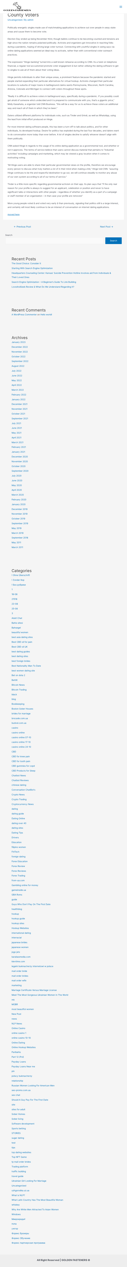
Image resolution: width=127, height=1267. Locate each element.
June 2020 (17, 480)
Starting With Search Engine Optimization (32, 268)
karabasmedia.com (21, 957)
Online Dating (18, 1042)
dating (15, 809)
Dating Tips (17, 832)
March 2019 (18, 533)
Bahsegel (16, 627)
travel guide (17, 1176)
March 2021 (17, 442)
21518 (14, 599)
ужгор (15, 1228)
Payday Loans (19, 1061)
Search (8, 235)
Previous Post (22, 226)
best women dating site (23, 670)
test (13, 1142)
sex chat (16, 1095)
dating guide (18, 813)
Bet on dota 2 (18, 675)
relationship (17, 1081)
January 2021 (18, 452)
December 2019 (20, 509)
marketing (17, 985)
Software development (23, 1123)
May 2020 (17, 485)
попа (14, 1224)
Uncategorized (15, 20)
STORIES (16, 1133)
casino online (18, 732)
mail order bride (19, 971)
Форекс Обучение (21, 1238)
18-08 (14, 594)
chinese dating (19, 785)
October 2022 (18, 356)
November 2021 (19, 409)
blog (14, 699)
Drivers (15, 837)
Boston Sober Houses (22, 708)
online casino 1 (19, 1033)
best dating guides (21, 651)
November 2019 (20, 514)
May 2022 (17, 380)
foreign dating (18, 856)
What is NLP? (18, 1195)
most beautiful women (23, 1009)
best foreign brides (21, 661)
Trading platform (20, 1166)
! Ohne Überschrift (21, 575)
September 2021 (20, 418)
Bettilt (15, 680)
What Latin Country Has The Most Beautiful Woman (37, 1200)
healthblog (17, 909)
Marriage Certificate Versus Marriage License (34, 990)
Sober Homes (18, 1114)
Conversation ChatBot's (23, 790)
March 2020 (18, 495)
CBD (14, 751)
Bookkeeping (18, 704)
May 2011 (16, 542)
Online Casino (18, 1028)
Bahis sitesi (17, 623)
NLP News (17, 1023)
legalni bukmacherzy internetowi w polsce (32, 966)
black (14, 694)
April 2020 (17, 490)
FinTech (15, 852)
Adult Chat (17, 618)
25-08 (15, 608)
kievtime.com (18, 961)
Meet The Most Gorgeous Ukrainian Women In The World (40, 995)
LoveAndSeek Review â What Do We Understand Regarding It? (43, 287)
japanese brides (19, 942)
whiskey (16, 1204)
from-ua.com (18, 880)
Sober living (17, 1119)
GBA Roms (17, 894)
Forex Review (18, 866)
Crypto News (18, 794)
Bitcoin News (18, 685)
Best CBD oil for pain (22, 642)
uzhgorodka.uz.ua (20, 1190)
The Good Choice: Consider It (26, 263)
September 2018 (20, 537)
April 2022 (17, 385)
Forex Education (20, 861)
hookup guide (18, 918)
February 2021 (19, 447)
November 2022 (20, 351)
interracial (17, 937)
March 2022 (18, 390)
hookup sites (18, 923)
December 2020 (20, 456)
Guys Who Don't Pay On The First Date (31, 904)
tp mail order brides (21, 1162)
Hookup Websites (20, 928)
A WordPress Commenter (24, 314)
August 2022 (18, 366)
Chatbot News (19, 775)
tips (13, 1147)
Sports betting (19, 1128)
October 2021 (18, 413)
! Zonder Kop (18, 580)
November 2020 (20, 461)
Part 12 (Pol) (18, 1057)
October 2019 (18, 518)
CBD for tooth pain (21, 761)
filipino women (19, 847)
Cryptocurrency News (23, 804)
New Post (16, 1014)
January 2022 (18, 399)
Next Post (106, 226)
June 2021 (17, 428)
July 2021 (16, 423)
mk (13, 999)
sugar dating (18, 1138)
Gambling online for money (25, 885)
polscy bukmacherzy (22, 1076)
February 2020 (19, 499)
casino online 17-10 (21, 742)
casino (15, 728)
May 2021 (16, 433)
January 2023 (19, 342)
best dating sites (20, 656)
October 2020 (19, 466)
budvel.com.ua (19, 723)
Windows (16, 1214)
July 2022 (16, 371)
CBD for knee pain (21, 756)
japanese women (20, 947)
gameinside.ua (19, 890)
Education (17, 842)
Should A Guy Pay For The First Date (30, 1100)
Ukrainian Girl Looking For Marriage (29, 1181)
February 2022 (19, 394)
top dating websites (21, 1152)
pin (13, 1071)
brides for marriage (21, 713)
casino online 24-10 (21, 747)
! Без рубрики (19, 585)
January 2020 (19, 504)
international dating (21, 933)
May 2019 (17, 528)
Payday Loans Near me (23, 1066)
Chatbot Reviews (20, 780)
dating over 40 (19, 823)
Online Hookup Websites (24, 1047)
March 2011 (17, 547)
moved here (14, 214)
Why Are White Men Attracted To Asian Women (35, 1209)
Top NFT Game (19, 1157)
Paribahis (16, 1052)
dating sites (17, 828)
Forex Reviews (19, 871)
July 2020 (17, 475)
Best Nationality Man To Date (26, 666)
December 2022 (20, 347)
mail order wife (19, 980)
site (13, 1104)
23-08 (15, 604)
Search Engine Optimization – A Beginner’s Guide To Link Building (44, 282)
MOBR (15, 1004)
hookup (15, 914)
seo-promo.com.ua (21, 1090)
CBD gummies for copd (23, 766)
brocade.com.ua (20, 718)
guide (14, 899)
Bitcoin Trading (19, 689)
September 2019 (20, 523)
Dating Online (18, 818)
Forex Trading (18, 875)
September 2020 (20, 471)
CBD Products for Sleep (23, 770)
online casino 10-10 (21, 1038)
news (14, 1019)
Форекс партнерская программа (28, 1243)
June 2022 (17, 375)
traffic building (19, 1171)
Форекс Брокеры (20, 1233)
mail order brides (20, 976)
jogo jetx (16, 952)
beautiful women (20, 632)
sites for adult (18, 1109)
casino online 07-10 (21, 737)
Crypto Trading (19, 799)
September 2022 (20, 361)
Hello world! (46, 314)
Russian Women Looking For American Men (33, 1085)
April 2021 (16, 437)
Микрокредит (18, 1219)
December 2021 (19, 404)
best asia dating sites (22, 637)
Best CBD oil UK (20, 647)
